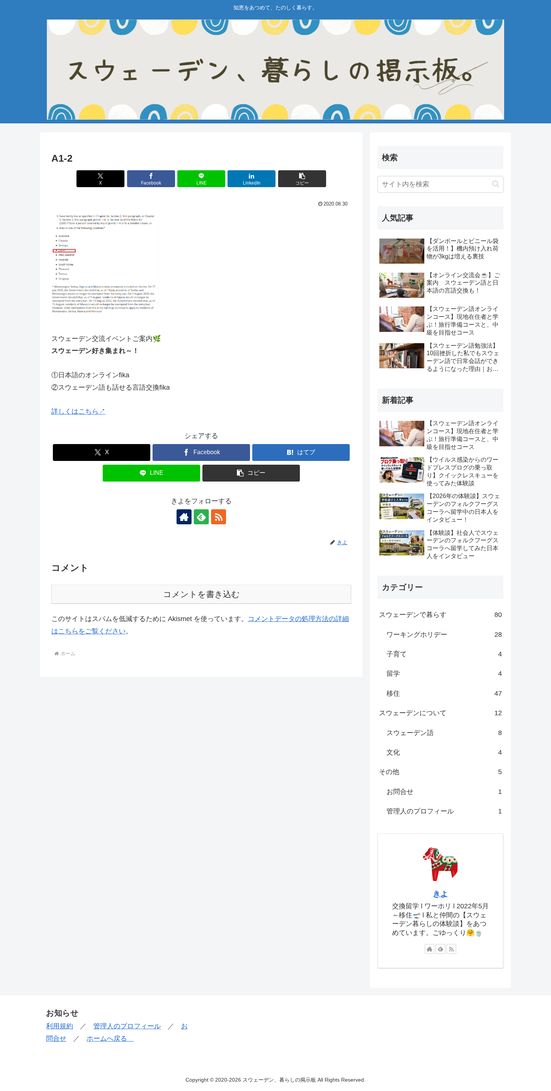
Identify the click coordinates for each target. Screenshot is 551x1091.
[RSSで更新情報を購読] (218, 516)
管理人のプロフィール (127, 1026)
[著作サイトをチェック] (184, 516)
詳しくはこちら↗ (78, 411)
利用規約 (59, 1026)
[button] (302, 178)
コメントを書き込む (201, 594)
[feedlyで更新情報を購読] (201, 516)
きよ (440, 894)
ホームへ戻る (110, 1038)
